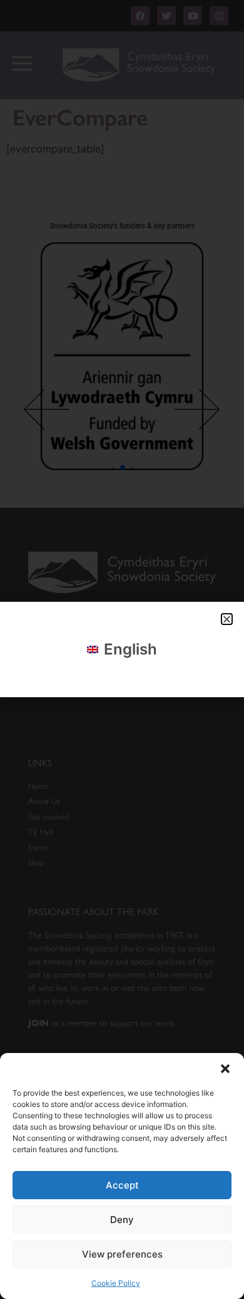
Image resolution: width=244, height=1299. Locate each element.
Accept (122, 1185)
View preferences (122, 1254)
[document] (122, 649)
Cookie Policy (115, 1283)
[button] (225, 1068)
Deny (122, 1220)
